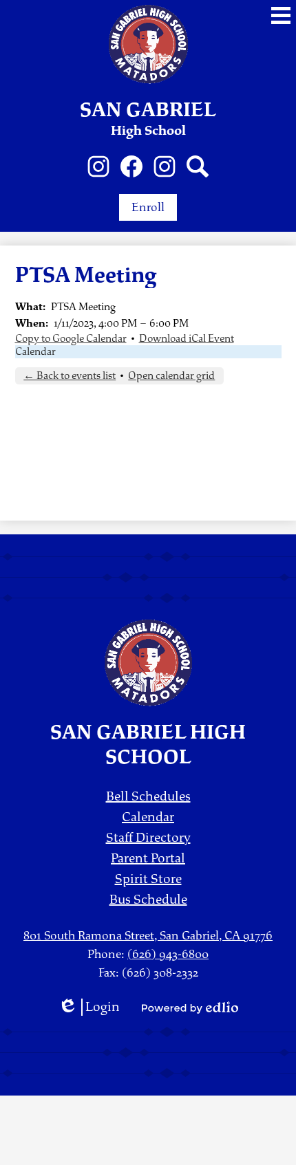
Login (89, 1007)
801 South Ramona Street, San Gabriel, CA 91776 (148, 935)
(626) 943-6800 (168, 954)
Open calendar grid (171, 375)
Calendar (35, 351)
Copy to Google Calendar (71, 338)
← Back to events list (69, 375)
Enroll (148, 207)
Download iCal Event (186, 338)
